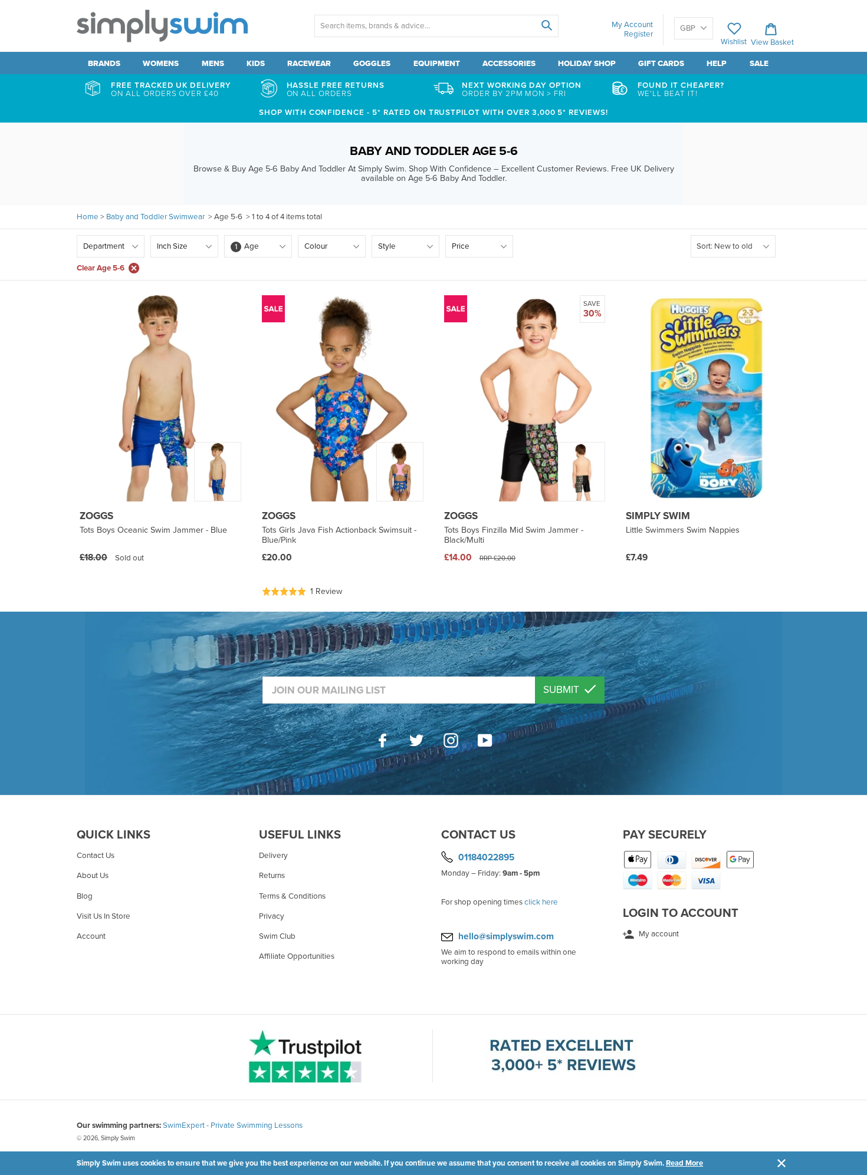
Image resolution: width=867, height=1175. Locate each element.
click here (541, 902)
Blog (85, 896)
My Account (632, 24)
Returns (272, 875)
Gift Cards (661, 63)
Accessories (509, 63)
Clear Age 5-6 (100, 268)
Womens (161, 63)
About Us (93, 875)
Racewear (309, 63)
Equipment (436, 63)
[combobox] (436, 26)
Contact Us (95, 855)
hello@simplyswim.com (506, 936)
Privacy (271, 916)
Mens (213, 63)
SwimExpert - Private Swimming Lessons (233, 1125)
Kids (256, 63)
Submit (562, 690)
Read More (684, 1163)
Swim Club (277, 936)
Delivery (273, 855)
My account (658, 934)
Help (717, 63)
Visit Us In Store (103, 916)
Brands (104, 63)
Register (638, 34)
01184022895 (486, 857)
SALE (759, 63)
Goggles (371, 63)
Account (91, 936)
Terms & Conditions (292, 896)
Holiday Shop (587, 63)
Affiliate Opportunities (296, 956)
